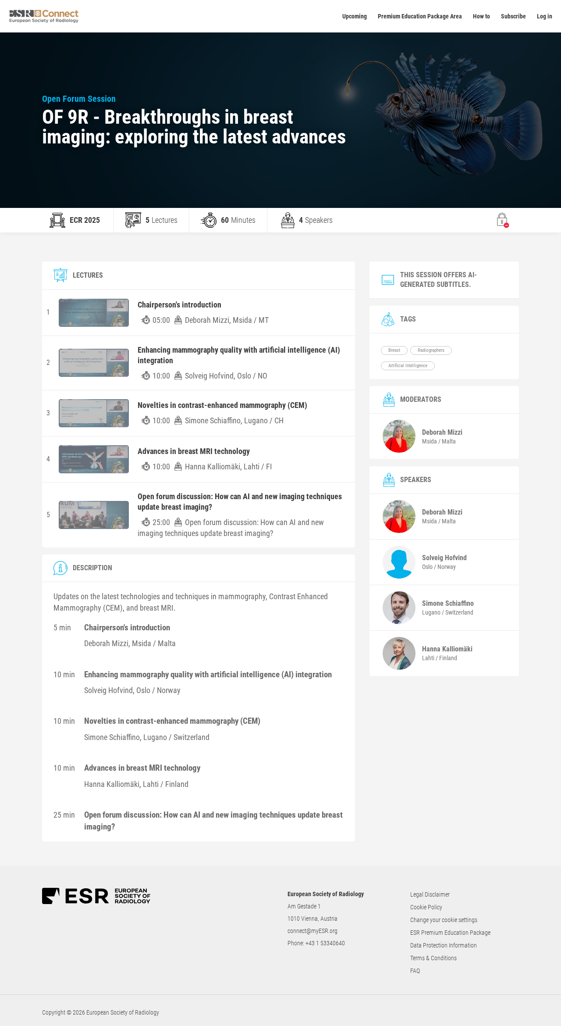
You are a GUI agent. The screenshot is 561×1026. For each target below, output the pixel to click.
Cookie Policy (426, 907)
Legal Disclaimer (430, 894)
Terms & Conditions (433, 958)
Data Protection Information (443, 945)
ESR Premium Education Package (450, 932)
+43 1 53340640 (325, 943)
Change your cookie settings (443, 919)
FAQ (415, 970)
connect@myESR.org (312, 930)
